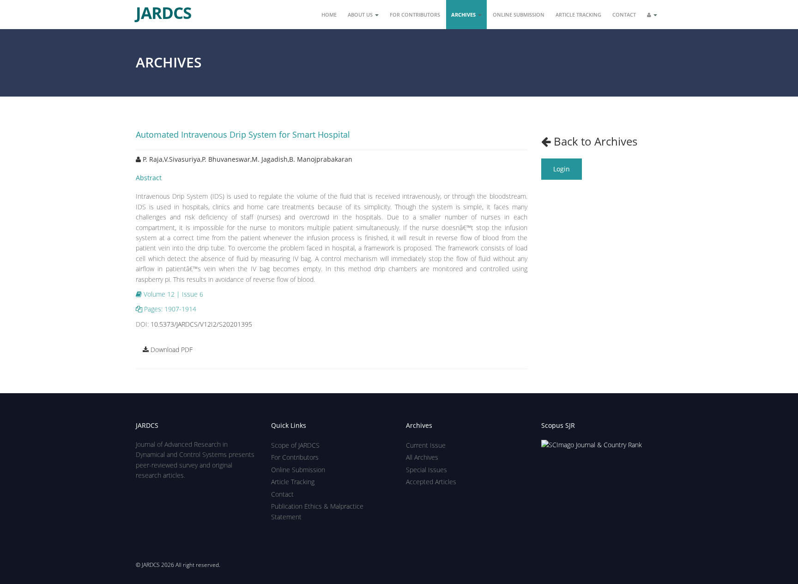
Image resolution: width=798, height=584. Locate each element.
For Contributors (415, 14)
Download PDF (171, 349)
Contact (624, 14)
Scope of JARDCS (295, 445)
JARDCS (163, 9)
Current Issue (426, 445)
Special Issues (426, 469)
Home (329, 14)
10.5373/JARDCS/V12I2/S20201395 (201, 324)
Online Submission (518, 14)
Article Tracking (578, 14)
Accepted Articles (431, 481)
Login (561, 168)
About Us (361, 14)
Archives (464, 14)
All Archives (422, 457)
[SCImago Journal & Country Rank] (591, 444)
